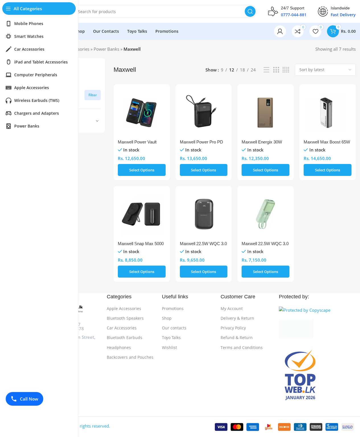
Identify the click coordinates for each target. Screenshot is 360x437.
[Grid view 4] (286, 70)
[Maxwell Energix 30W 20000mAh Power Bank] (265, 112)
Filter (93, 95)
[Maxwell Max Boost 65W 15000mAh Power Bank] (327, 112)
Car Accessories (122, 328)
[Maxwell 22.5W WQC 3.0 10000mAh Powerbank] (265, 214)
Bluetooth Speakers (125, 318)
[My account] (280, 31)
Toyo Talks (171, 337)
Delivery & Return (237, 318)
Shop (167, 318)
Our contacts (174, 328)
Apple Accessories (124, 308)
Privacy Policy (233, 328)
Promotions (173, 308)
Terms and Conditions (242, 347)
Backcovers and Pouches (130, 357)
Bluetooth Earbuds (124, 337)
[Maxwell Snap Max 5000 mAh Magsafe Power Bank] (142, 214)
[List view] (266, 70)
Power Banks (106, 49)
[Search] (250, 11)
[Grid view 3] (276, 70)
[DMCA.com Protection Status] (317, 328)
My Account (232, 308)
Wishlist (169, 347)
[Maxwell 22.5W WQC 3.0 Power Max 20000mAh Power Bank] (204, 214)
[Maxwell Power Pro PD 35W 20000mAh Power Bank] (204, 112)
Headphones (119, 347)
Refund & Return (237, 337)
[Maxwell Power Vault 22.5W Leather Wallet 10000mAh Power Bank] (142, 112)
